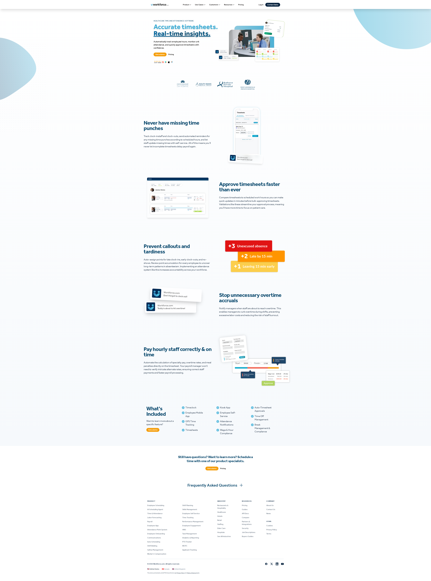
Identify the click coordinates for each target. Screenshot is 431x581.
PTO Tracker (187, 542)
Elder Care (221, 528)
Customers (213, 5)
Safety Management (155, 550)
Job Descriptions (248, 532)
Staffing (220, 524)
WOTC (184, 546)
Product (186, 5)
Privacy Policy (271, 530)
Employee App (153, 526)
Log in (261, 5)
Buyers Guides (247, 536)
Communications (154, 538)
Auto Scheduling (153, 542)
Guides (245, 509)
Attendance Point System (157, 530)
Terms (268, 534)
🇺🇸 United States (153, 569)
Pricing (241, 5)
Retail (219, 520)
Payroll (149, 521)
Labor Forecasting (154, 517)
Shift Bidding (152, 546)
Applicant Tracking (189, 550)
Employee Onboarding (156, 534)
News (268, 513)
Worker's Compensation (156, 554)
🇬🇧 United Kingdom (178, 569)
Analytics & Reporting (190, 538)
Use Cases (199, 5)
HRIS (184, 530)
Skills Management (189, 509)
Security (245, 528)
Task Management (189, 534)
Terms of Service (191, 573)
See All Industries (224, 536)
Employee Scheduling (155, 505)
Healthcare (221, 512)
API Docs (245, 513)
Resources (228, 5)
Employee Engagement (191, 526)
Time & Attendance (155, 513)
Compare (245, 517)
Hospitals (221, 532)
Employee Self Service (191, 513)
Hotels (219, 516)
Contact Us (270, 509)
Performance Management (192, 521)
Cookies (269, 526)
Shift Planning (187, 505)
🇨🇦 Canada (165, 569)
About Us (270, 505)
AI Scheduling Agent (155, 509)
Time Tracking (188, 517)
